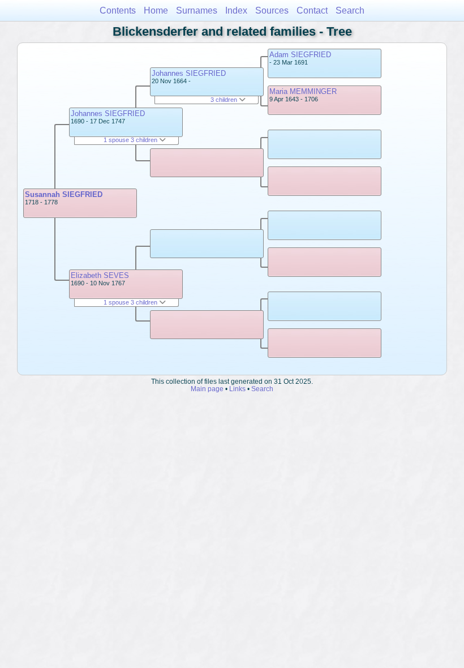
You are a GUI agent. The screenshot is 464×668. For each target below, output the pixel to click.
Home (156, 10)
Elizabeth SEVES (100, 275)
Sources (272, 10)
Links (237, 388)
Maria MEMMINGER (303, 91)
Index (236, 10)
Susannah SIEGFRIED (63, 194)
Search (350, 10)
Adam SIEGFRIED (300, 54)
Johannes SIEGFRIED (108, 113)
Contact (312, 10)
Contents (118, 10)
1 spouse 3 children (131, 139)
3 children (224, 99)
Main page (207, 388)
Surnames (196, 10)
